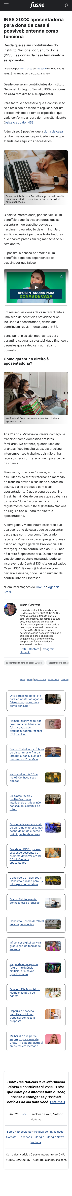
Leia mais (57, 1102)
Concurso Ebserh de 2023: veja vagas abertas (27, 922)
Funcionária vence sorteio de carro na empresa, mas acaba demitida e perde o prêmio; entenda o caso (26, 829)
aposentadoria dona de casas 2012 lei (24, 662)
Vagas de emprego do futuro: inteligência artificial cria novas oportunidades (24, 969)
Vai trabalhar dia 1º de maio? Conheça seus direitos (24, 777)
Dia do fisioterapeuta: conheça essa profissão (25, 901)
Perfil (23, 649)
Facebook (25, 1137)
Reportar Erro (40, 679)
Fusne (23, 1114)
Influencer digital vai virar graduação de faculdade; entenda (26, 946)
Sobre (29, 679)
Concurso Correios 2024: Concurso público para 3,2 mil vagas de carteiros (27, 881)
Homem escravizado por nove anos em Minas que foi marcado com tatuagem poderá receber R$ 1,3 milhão (26, 727)
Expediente (24, 1131)
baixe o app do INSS (19, 122)
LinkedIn (25, 652)
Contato (34, 649)
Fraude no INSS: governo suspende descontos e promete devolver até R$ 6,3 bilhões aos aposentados (25, 856)
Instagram (48, 649)
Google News (55, 1137)
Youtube (35, 1142)
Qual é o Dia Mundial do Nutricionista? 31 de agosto (25, 993)
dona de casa (53, 131)
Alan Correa (26, 68)
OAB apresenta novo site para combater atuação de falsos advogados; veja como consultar (27, 700)
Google (39, 1137)
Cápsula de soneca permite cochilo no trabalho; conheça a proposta (22, 1016)
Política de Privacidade (48, 1131)
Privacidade (53, 679)
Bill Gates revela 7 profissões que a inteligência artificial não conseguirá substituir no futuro (25, 802)
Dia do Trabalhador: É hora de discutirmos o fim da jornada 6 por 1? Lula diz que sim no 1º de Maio (27, 754)
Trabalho (42, 68)
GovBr (40, 587)
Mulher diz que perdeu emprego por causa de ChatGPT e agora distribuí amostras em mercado (26, 1041)
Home (22, 679)
